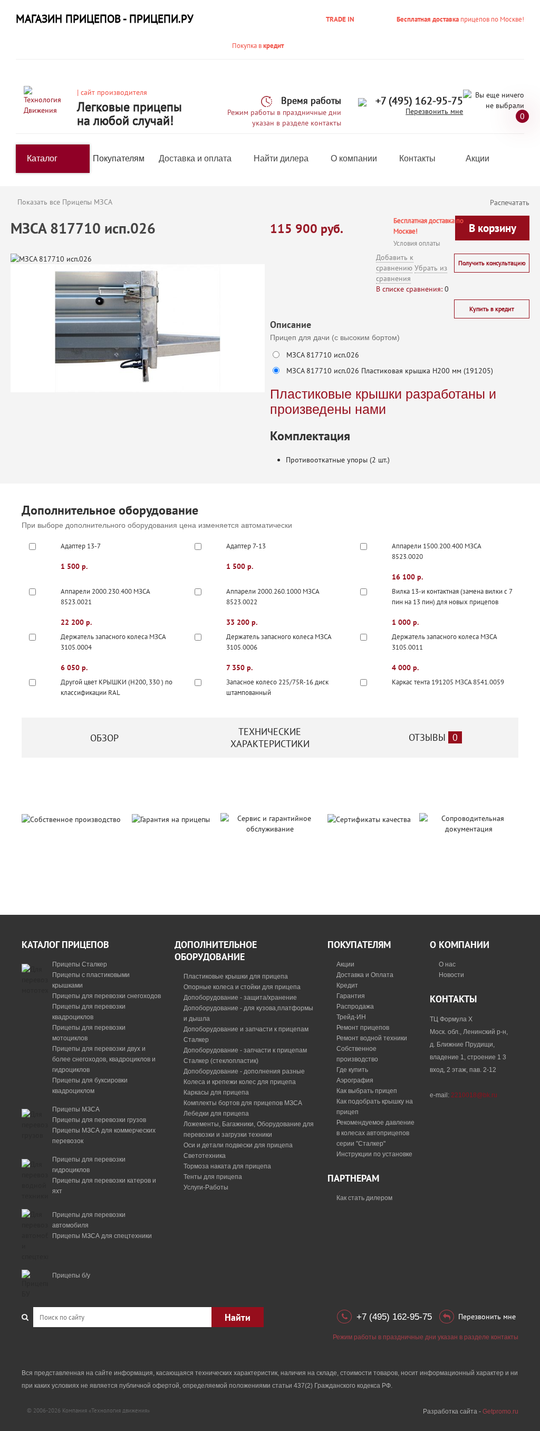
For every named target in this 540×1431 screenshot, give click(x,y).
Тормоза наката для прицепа (227, 1166)
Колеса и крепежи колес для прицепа (240, 1082)
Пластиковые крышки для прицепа (236, 976)
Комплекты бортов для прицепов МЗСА (243, 1103)
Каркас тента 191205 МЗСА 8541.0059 (448, 682)
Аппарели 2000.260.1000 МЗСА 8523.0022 (272, 596)
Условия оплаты (416, 243)
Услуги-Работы (206, 1187)
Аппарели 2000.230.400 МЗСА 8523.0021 (105, 596)
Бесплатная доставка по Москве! (428, 226)
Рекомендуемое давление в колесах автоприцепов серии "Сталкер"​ (375, 1133)
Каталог (42, 158)
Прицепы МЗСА (76, 1109)
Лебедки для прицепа (216, 1113)
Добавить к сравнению (394, 263)
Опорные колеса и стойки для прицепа (242, 987)
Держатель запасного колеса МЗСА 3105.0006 (278, 642)
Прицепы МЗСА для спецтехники (102, 1236)
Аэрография (354, 1080)
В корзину (492, 228)
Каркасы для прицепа (216, 1092)
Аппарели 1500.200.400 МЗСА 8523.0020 (436, 551)
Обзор (104, 738)
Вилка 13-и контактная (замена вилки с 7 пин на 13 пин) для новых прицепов (452, 596)
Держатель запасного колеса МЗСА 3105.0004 (113, 642)
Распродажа (355, 1006)
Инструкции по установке (374, 1154)
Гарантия (350, 996)
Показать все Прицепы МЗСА (64, 202)
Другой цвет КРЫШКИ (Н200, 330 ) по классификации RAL (116, 687)
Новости (451, 975)
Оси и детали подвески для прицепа (238, 1145)
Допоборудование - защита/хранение (240, 997)
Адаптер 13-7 (81, 546)
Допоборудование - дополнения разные (244, 1071)
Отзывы (433, 737)
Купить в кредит (491, 309)
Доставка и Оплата (364, 975)
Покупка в (258, 45)
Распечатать (509, 202)
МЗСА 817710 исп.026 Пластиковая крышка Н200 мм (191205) (389, 370)
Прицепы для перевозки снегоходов (106, 996)
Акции (477, 158)
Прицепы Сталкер (79, 964)
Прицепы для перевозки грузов (99, 1120)
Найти (237, 1317)
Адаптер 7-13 (246, 546)
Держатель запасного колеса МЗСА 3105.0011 (444, 642)
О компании (354, 158)
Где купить (352, 1070)
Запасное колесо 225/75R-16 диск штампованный (277, 687)
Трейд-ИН (351, 1017)
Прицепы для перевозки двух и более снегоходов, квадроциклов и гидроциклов (104, 1059)
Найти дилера (281, 158)
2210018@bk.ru (474, 1095)
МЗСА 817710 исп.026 (322, 355)
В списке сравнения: (409, 289)
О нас (447, 964)
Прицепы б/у (71, 1275)
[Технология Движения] (46, 100)
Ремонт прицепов (362, 1027)
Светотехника (205, 1155)
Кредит (347, 985)
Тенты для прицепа (213, 1177)
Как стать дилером (364, 1198)
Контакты (417, 158)
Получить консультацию (492, 263)
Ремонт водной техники (371, 1038)
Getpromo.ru (500, 1411)
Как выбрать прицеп (366, 1091)
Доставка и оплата (195, 158)
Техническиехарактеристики (270, 738)
